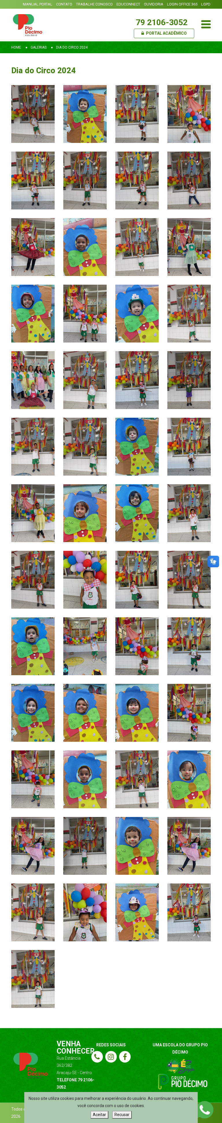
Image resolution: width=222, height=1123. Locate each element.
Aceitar (99, 1114)
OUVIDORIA (153, 4)
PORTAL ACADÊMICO (166, 33)
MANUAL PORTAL (37, 4)
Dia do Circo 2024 (72, 47)
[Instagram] (111, 1057)
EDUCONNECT (128, 4)
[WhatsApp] (204, 1109)
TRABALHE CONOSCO (94, 4)
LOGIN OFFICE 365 (182, 4)
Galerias (39, 47)
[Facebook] (125, 1057)
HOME (16, 47)
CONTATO (64, 4)
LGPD (205, 4)
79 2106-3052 (162, 22)
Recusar (122, 1114)
